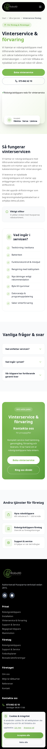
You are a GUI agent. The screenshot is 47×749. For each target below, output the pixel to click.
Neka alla (23, 742)
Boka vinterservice (23, 72)
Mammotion (8, 633)
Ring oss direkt (23, 469)
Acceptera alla (23, 735)
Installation (7, 616)
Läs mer (17, 727)
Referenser (7, 683)
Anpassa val (29, 727)
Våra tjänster (14, 18)
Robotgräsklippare (11, 612)
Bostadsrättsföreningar (13, 657)
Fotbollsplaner (9, 653)
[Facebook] (4, 595)
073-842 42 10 (25, 81)
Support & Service (11, 624)
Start (4, 18)
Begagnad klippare (11, 628)
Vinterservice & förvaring (14, 620)
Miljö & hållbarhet (11, 678)
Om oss (6, 674)
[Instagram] (12, 595)
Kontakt (6, 688)
